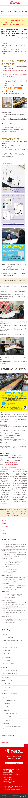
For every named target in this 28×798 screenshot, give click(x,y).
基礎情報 (5, 634)
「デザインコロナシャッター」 (9, 149)
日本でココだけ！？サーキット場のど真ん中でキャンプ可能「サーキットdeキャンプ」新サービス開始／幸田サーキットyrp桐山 (15, 562)
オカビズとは (5, 520)
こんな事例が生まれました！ (10, 647)
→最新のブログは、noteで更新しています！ (13, 24)
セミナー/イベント (6, 530)
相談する (4, 523)
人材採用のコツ (6, 703)
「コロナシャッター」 (10, 83)
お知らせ (4, 533)
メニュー (3, 3)
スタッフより (6, 660)
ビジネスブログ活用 (7, 687)
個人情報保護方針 (16, 795)
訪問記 (4, 667)
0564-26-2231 (17, 756)
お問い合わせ (19, 763)
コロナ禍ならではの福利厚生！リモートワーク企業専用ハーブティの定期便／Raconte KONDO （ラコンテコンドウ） (15, 571)
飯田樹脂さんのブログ (17, 129)
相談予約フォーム (10, 763)
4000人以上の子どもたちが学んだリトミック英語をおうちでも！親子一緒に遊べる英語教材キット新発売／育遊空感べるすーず (15, 604)
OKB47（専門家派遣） (8, 735)
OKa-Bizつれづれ (7, 680)
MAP (11, 770)
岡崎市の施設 (5, 706)
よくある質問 (5, 710)
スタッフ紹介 (6, 683)
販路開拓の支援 (6, 654)
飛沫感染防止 (16, 515)
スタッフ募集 (6, 644)
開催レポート (6, 650)
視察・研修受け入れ (7, 677)
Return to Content (5, 742)
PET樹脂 (9, 509)
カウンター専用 (19, 511)
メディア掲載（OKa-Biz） (9, 700)
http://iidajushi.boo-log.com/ (11, 464)
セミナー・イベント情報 (9, 637)
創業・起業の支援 (7, 657)
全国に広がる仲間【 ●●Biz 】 (9, 673)
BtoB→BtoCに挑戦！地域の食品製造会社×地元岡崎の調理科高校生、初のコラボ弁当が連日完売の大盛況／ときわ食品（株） (15, 546)
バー (18, 513)
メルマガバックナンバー (8, 732)
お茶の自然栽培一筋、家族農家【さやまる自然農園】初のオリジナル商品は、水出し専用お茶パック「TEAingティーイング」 (15, 579)
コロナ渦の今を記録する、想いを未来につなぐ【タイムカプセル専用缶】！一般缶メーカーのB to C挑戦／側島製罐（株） (15, 596)
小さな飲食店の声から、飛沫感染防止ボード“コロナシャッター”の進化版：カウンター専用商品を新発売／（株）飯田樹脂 (14, 32)
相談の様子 (5, 723)
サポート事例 (5, 526)
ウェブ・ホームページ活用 (9, 713)
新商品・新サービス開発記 (9, 663)
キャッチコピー (6, 720)
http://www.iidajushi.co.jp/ (11, 462)
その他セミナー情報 (7, 716)
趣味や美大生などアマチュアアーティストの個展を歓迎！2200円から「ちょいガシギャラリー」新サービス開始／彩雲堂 (15, 620)
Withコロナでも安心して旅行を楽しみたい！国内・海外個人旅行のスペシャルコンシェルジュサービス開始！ (15, 612)
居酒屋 (23, 513)
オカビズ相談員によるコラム (9, 670)
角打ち (9, 515)
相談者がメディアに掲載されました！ (12, 640)
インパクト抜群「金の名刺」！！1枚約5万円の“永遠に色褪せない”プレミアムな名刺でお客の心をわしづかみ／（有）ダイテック (15, 554)
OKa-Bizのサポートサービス (9, 693)
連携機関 (5, 690)
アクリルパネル (18, 509)
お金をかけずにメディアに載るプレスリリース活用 (13, 727)
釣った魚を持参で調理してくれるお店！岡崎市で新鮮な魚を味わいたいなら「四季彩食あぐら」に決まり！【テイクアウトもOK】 (15, 587)
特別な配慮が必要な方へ (6, 795)
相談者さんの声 (6, 697)
